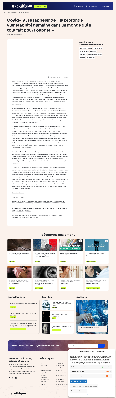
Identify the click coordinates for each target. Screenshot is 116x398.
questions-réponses (95, 54)
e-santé (43, 375)
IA (42, 363)
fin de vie (44, 382)
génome (60, 363)
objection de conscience (62, 376)
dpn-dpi (44, 373)
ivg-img (60, 370)
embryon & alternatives (45, 378)
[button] (101, 346)
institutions (62, 368)
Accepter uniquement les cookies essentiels (84, 386)
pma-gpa (61, 382)
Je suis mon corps (18, 197)
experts (82, 57)
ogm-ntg (61, 379)
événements (98, 48)
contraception (46, 368)
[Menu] (6, 6)
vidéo (90, 48)
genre (43, 384)
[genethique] (22, 6)
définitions (83, 54)
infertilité (61, 365)
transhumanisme (63, 384)
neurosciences (62, 373)
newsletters (91, 57)
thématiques (41, 6)
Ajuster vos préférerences (78, 391)
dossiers (93, 51)
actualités (82, 48)
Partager (65, 77)
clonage (44, 365)
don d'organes (46, 370)
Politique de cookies (91, 394)
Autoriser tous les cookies (78, 381)
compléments (83, 51)
